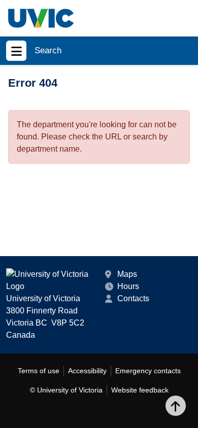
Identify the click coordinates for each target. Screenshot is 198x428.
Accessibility (87, 371)
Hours (128, 286)
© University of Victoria (66, 390)
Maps (127, 274)
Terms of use (38, 371)
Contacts (133, 298)
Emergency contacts (148, 371)
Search (48, 50)
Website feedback (140, 390)
